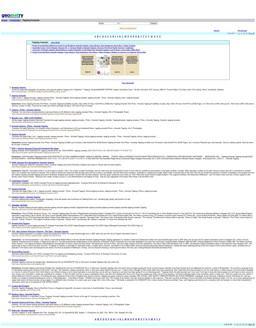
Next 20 (252, 33)
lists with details (128, 83)
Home (4, 20)
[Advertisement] (128, 7)
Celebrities (15, 20)
